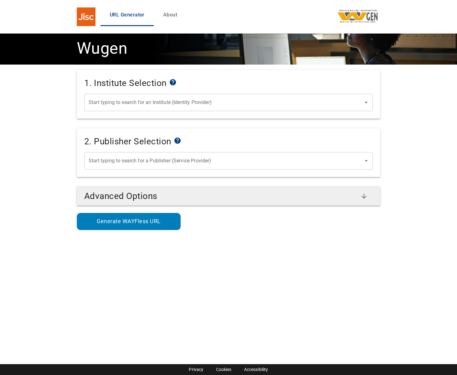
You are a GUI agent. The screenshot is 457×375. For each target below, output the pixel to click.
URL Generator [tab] (127, 15)
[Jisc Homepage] (86, 16)
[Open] (366, 102)
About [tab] (170, 15)
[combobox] (224, 102)
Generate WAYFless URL (129, 221)
